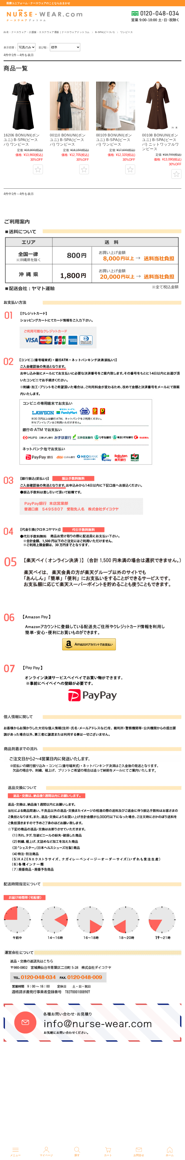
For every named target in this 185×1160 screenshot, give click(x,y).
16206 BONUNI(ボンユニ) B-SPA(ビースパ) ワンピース (22, 139)
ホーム (170, 1155)
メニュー (15, 1155)
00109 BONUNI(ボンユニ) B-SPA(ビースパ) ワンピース (114, 139)
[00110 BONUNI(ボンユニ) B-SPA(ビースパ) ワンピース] (69, 106)
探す (77, 1155)
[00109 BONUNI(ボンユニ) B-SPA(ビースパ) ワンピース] (115, 106)
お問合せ (138, 1155)
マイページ (46, 1155)
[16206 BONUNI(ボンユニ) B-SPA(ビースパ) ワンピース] (23, 106)
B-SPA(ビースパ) (105, 32)
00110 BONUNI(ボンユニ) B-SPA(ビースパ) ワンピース (68, 139)
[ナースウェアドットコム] (44, 15)
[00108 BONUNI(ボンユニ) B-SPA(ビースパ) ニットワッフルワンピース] (161, 106)
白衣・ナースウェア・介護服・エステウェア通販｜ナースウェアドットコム (46, 32)
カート (108, 1155)
